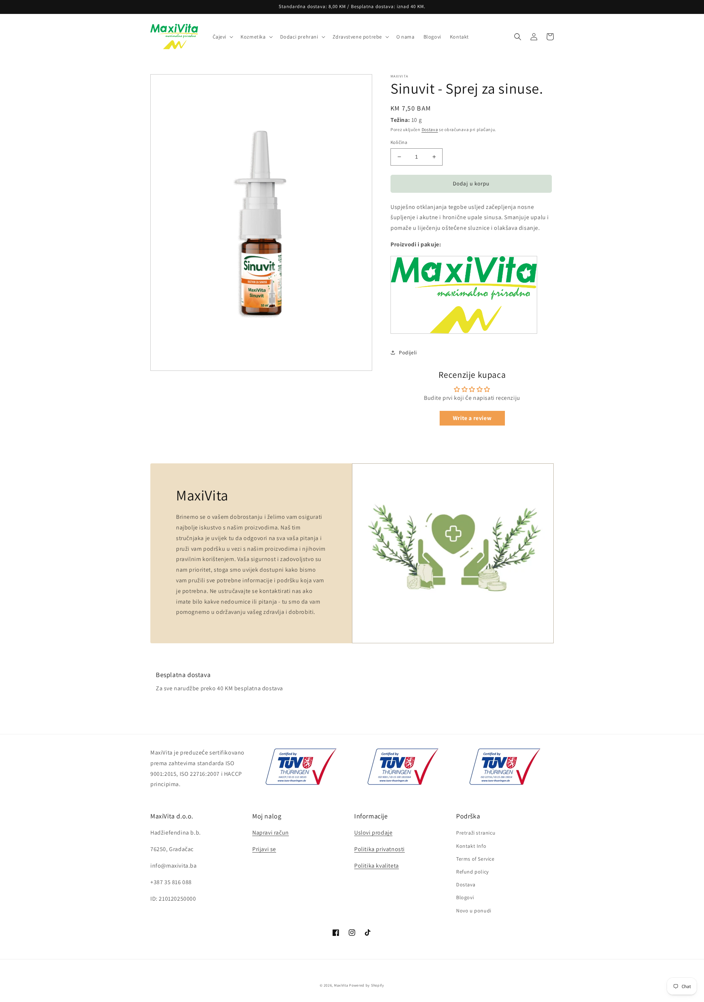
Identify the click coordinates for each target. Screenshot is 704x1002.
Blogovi (465, 897)
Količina (398, 142)
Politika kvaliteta (376, 865)
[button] (222, 36)
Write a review (472, 418)
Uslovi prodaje (373, 832)
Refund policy (472, 871)
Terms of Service (475, 859)
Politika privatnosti (379, 849)
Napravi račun (270, 832)
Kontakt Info (471, 846)
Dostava (430, 129)
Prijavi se (264, 849)
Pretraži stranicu (475, 832)
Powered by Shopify (366, 985)
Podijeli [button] (408, 352)
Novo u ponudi (473, 910)
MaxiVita (341, 985)
